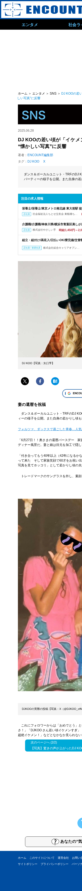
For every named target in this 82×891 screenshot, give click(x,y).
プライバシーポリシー (54, 864)
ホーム (22, 857)
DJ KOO (33, 161)
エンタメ (30, 24)
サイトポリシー (27, 864)
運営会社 (63, 857)
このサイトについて (42, 857)
